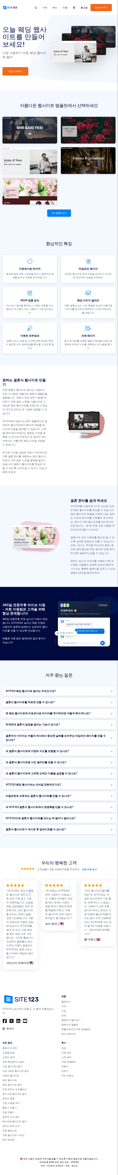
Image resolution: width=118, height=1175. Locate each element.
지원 (65, 7)
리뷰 (63, 1015)
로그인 (84, 7)
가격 (45, 7)
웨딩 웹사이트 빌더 (12, 1084)
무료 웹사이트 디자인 (13, 1135)
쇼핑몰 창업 (8, 1052)
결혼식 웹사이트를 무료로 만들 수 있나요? (30, 702)
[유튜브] (25, 1021)
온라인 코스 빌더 (11, 1116)
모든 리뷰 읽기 (89, 869)
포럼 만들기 (8, 1112)
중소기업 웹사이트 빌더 (14, 1093)
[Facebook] (5, 1021)
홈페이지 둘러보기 (71, 1020)
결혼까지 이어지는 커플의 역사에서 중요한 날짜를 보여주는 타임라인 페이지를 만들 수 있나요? (56, 737)
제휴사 (64, 1066)
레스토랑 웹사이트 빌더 (14, 1121)
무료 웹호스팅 (9, 1130)
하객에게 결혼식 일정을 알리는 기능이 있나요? (33, 724)
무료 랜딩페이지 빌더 (13, 1061)
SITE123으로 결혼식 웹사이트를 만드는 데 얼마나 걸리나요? (41, 818)
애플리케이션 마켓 (75, 1029)
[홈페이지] (36, 7)
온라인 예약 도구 (11, 1126)
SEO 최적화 (8, 1139)
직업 (68, 1061)
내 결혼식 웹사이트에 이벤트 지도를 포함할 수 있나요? (37, 751)
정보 (63, 1048)
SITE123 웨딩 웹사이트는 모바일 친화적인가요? (33, 784)
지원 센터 (66, 1052)
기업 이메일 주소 (11, 1103)
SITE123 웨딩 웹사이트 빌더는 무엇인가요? (31, 691)
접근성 (75, 1165)
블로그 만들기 (9, 1107)
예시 (55, 7)
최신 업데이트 (68, 1033)
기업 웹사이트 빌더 (12, 1066)
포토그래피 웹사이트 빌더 (15, 1071)
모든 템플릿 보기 (59, 213)
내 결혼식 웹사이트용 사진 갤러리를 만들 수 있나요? (36, 762)
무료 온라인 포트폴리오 (14, 1089)
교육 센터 (66, 1057)
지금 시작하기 (101, 7)
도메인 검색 (8, 1057)
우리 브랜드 (67, 1075)
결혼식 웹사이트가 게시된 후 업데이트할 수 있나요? (36, 829)
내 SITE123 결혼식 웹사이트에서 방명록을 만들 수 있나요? (40, 807)
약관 (43, 1165)
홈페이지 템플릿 (69, 1024)
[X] (11, 1021)
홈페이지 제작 (9, 1048)
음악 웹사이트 (9, 1080)
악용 (67, 1165)
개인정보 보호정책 (55, 1165)
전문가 (64, 1071)
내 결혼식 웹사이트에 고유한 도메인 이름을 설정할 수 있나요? (41, 773)
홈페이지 (66, 1001)
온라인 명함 (8, 1098)
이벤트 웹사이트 (10, 1075)
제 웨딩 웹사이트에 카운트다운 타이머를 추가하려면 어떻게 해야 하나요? (48, 713)
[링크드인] (18, 1021)
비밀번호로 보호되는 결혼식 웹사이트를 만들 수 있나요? (38, 795)
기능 (63, 1010)
